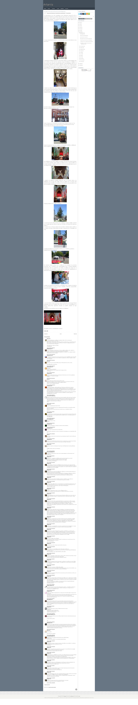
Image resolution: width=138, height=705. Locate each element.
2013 (80, 27)
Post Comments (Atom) (52, 687)
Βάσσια (48, 444)
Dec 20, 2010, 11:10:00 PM (51, 659)
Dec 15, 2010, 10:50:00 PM (51, 528)
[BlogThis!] (45, 331)
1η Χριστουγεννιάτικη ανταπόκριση (54, 11)
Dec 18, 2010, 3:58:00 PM (51, 613)
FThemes (49, 697)
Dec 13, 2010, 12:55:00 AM (51, 354)
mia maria (48, 412)
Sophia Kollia (49, 366)
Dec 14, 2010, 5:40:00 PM (51, 450)
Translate (89, 70)
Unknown (48, 373)
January (81, 61)
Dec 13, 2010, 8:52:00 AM (51, 378)
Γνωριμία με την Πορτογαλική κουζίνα (86, 41)
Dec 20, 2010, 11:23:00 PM (51, 677)
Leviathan (48, 423)
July (81, 52)
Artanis (48, 4)
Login (58, 8)
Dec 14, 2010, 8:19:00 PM (50, 455)
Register (62, 8)
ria (47, 379)
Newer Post (45, 333)
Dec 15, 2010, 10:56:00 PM (51, 542)
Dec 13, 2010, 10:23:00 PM (51, 427)
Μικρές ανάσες (49, 585)
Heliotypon (49, 622)
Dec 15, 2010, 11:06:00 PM (51, 575)
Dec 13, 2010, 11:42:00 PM (51, 438)
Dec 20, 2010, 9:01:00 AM (51, 629)
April (81, 56)
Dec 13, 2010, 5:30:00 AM (51, 365)
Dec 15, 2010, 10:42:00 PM (51, 516)
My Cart (66, 8)
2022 (80, 22)
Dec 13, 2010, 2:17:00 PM (50, 411)
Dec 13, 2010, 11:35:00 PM (51, 433)
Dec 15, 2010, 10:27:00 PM (51, 481)
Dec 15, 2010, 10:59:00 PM (51, 553)
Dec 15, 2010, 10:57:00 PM (51, 546)
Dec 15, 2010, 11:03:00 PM (51, 564)
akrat (48, 630)
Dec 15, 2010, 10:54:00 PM (51, 535)
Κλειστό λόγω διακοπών (84, 35)
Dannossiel (49, 599)
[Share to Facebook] (47, 331)
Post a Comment (47, 684)
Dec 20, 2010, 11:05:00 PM (51, 652)
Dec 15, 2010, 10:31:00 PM (51, 492)
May (81, 55)
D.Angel (48, 606)
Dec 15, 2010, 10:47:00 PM (51, 523)
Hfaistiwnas (49, 348)
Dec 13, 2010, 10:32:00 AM (51, 384)
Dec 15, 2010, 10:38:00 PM (51, 506)
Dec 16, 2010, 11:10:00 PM (50, 598)
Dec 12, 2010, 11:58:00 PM (51, 347)
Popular (90, 18)
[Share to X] (46, 331)
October (81, 47)
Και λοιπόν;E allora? (50, 614)
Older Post (75, 333)
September (82, 49)
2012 (80, 28)
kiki (47, 434)
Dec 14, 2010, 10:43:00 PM (51, 462)
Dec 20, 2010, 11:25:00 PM (51, 682)
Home (61, 333)
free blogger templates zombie (76, 697)
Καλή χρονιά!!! (82, 33)
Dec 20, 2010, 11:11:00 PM (50, 665)
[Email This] (44, 331)
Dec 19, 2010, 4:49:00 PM (51, 621)
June (81, 53)
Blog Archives (81, 18)
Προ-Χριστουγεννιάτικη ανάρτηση (86, 38)
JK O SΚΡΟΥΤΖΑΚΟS (50, 635)
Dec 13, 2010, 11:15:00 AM (50, 394)
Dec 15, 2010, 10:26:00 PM (51, 476)
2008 (80, 65)
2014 (80, 25)
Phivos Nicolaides (50, 451)
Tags (86, 18)
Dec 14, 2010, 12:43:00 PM (51, 443)
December (82, 32)
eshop (49, 8)
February (81, 59)
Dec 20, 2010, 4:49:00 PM (51, 640)
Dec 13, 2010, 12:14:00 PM (51, 403)
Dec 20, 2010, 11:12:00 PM (51, 671)
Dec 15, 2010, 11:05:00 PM (51, 570)
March (81, 58)
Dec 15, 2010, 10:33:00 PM (51, 498)
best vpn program (84, 697)
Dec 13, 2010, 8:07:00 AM (51, 372)
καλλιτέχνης (49, 355)
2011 (80, 30)
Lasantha (57, 697)
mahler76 (48, 439)
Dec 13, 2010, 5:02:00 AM (51, 360)
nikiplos (48, 456)
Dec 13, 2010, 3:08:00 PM (51, 418)
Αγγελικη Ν (48, 385)
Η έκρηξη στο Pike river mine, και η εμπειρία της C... (85, 43)
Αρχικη (45, 8)
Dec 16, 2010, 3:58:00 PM (51, 590)
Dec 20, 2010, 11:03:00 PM (51, 646)
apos (48, 338)
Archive (53, 8)
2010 (80, 31)
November (82, 46)
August (81, 50)
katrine (48, 404)
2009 (80, 63)
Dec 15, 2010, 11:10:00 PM (50, 584)
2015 (80, 24)
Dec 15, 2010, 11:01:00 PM (50, 558)
